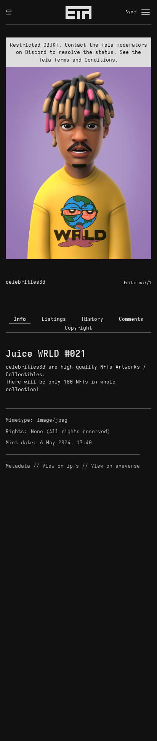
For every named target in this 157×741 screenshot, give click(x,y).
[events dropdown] (9, 12)
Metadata (18, 466)
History (92, 319)
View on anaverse (115, 466)
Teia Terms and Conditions (77, 60)
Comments (131, 319)
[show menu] (145, 12)
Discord (35, 52)
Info (20, 319)
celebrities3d (25, 282)
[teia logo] (78, 12)
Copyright (78, 328)
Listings (54, 319)
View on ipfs (60, 466)
